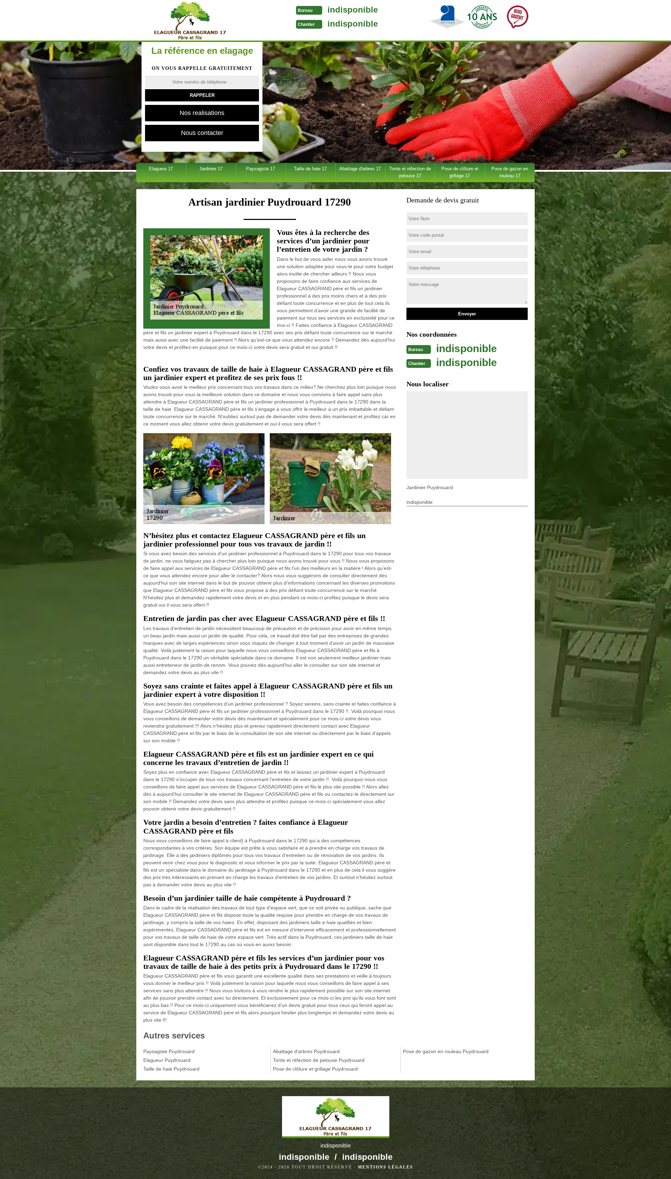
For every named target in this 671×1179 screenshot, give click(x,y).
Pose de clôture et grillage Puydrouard (315, 1069)
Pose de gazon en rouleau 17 (509, 172)
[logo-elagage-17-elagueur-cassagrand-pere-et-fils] (190, 21)
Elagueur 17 (161, 168)
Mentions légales (385, 1167)
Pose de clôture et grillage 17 (459, 172)
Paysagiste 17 (260, 168)
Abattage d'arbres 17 (360, 168)
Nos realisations (202, 112)
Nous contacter (202, 132)
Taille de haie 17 (310, 168)
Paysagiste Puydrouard (169, 1051)
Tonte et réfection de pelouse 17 (410, 172)
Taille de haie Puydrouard (171, 1069)
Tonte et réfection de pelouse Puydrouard (319, 1060)
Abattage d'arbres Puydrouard (306, 1051)
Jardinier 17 (211, 168)
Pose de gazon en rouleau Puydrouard (446, 1051)
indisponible (352, 9)
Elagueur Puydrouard (166, 1060)
